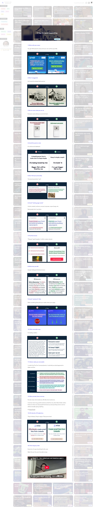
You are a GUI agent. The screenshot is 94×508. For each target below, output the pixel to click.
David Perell (32, 409)
